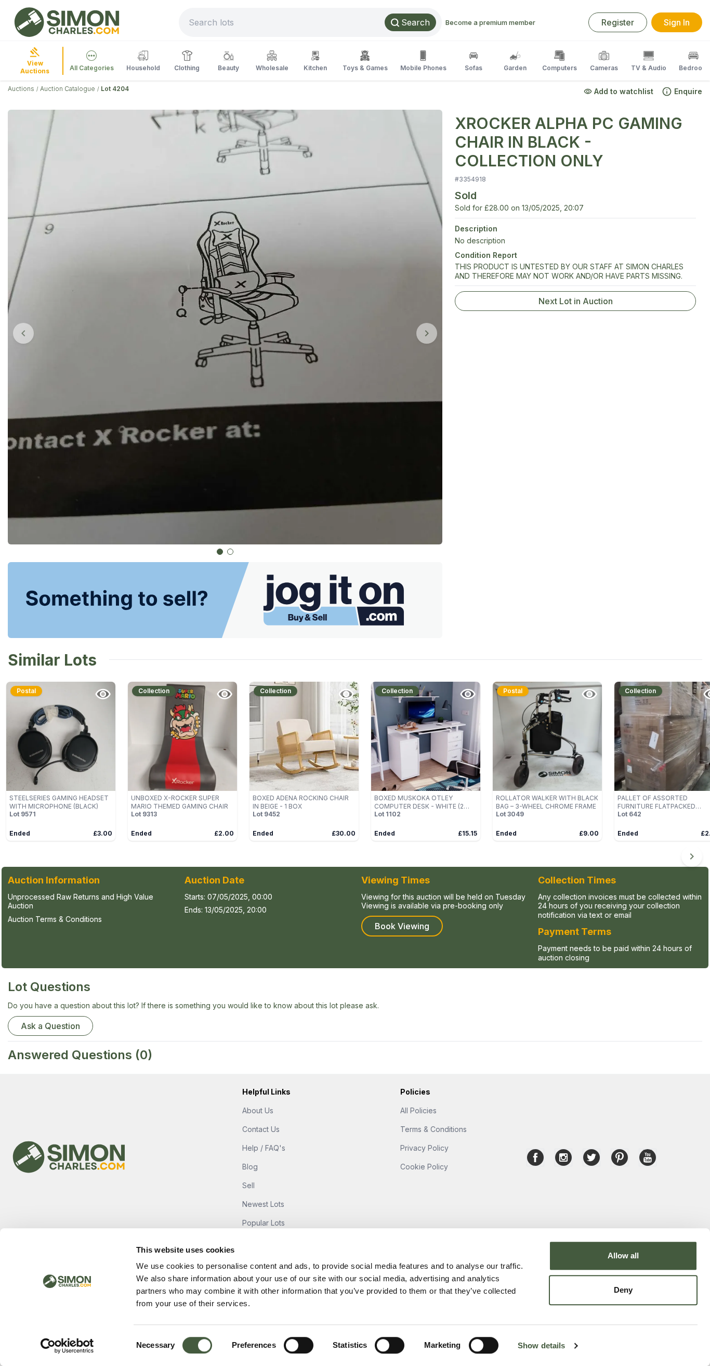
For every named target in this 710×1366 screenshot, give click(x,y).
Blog (250, 1166)
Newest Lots (263, 1204)
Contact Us (261, 1129)
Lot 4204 (115, 89)
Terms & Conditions (433, 1129)
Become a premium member (490, 22)
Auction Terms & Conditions (55, 919)
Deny (623, 1289)
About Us (257, 1110)
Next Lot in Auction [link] (575, 301)
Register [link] (617, 22)
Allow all (623, 1255)
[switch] (298, 1345)
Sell (248, 1185)
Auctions (21, 89)
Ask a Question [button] (50, 1026)
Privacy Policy (424, 1147)
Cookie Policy (424, 1166)
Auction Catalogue (67, 89)
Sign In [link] (677, 22)
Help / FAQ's (263, 1147)
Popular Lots (263, 1222)
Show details (541, 1345)
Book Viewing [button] (402, 926)
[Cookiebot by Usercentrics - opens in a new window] (67, 1346)
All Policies (418, 1110)
